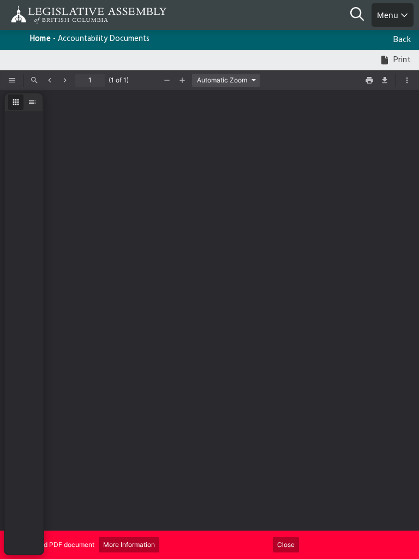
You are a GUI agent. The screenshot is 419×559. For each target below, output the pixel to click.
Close (286, 544)
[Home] (43, 14)
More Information (129, 544)
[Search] (361, 15)
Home (40, 39)
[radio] (15, 102)
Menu (388, 15)
